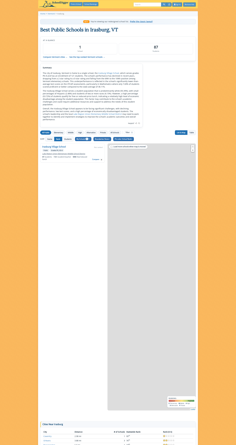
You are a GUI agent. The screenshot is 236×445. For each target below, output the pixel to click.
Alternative (91, 132)
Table (191, 132)
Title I (129, 132)
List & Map (181, 132)
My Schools (81, 139)
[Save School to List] (101, 160)
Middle (70, 132)
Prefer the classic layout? (141, 21)
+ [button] (193, 146)
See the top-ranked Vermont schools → (87, 57)
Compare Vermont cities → (55, 57)
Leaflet (193, 409)
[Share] (169, 4)
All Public (45, 132)
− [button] (193, 150)
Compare (95, 159)
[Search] (164, 4)
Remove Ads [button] (189, 4)
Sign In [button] (178, 4)
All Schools (114, 132)
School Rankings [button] (91, 4)
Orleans (47, 440)
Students (68, 139)
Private (103, 132)
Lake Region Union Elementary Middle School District (97, 114)
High (80, 132)
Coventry (47, 436)
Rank (58, 139)
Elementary (58, 132)
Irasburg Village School (108, 73)
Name (49, 139)
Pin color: (123, 139)
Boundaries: (102, 139)
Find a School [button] (76, 4)
